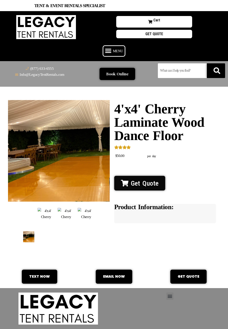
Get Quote (143, 183)
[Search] (216, 70)
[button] (114, 51)
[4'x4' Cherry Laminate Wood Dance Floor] (28, 236)
